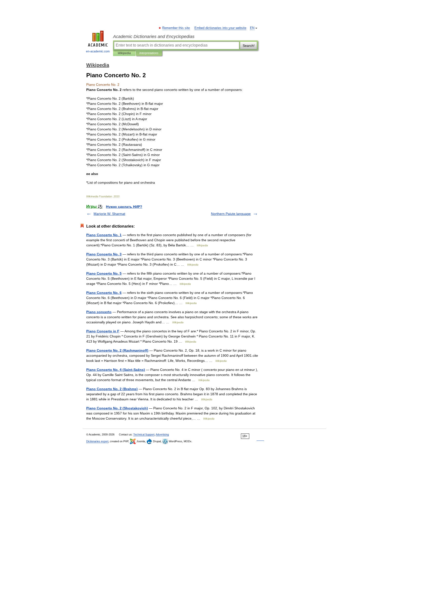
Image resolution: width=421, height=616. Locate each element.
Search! (249, 46)
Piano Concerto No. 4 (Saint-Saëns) (115, 370)
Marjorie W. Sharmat (109, 214)
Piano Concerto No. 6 (104, 293)
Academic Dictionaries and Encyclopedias (153, 36)
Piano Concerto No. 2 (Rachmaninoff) (117, 350)
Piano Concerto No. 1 (104, 235)
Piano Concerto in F (102, 331)
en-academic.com (98, 51)
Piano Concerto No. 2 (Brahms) (112, 389)
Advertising (162, 434)
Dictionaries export (97, 441)
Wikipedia (124, 53)
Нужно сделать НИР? (124, 207)
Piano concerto (99, 312)
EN (252, 28)
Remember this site (176, 28)
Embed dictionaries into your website (220, 28)
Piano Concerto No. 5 (104, 273)
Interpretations (148, 53)
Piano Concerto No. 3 (104, 254)
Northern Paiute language (231, 214)
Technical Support (143, 434)
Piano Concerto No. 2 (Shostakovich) (117, 408)
